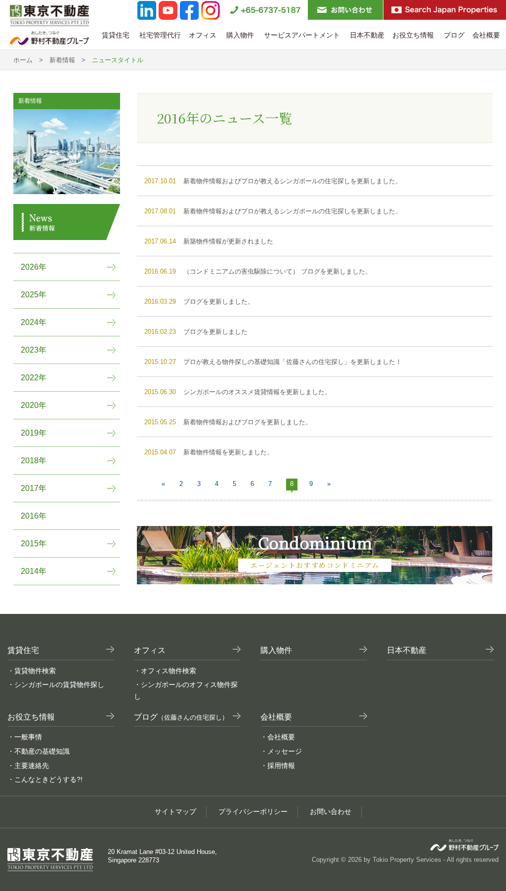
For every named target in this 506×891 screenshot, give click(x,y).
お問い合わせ (330, 811)
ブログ (454, 35)
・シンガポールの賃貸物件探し (55, 684)
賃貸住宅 (116, 35)
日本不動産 (367, 35)
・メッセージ (281, 751)
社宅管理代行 (160, 35)
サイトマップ (175, 811)
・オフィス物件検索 (165, 671)
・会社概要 (277, 737)
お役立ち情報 (414, 35)
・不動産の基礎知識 (38, 751)
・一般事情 (24, 737)
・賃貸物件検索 (31, 671)
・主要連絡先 (28, 766)
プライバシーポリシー (253, 811)
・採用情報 (277, 766)
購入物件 (241, 35)
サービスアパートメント (303, 35)
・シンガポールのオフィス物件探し (186, 690)
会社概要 (487, 35)
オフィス (203, 35)
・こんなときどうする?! (45, 779)
